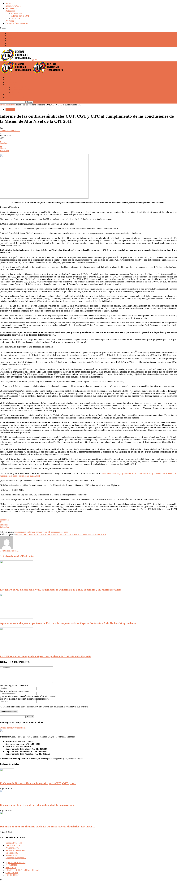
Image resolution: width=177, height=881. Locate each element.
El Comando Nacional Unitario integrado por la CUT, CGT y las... (38, 783)
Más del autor (27, 556)
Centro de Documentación (17, 23)
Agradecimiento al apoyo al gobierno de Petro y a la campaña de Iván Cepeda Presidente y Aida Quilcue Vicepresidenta (68, 623)
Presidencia (12, 848)
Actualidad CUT (18, 13)
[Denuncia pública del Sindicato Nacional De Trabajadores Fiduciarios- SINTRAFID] (7, 821)
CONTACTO (13, 43)
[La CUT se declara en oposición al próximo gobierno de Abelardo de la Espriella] (16, 651)
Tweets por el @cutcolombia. (13, 728)
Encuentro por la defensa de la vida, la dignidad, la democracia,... (37, 805)
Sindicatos (15, 18)
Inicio (8, 3)
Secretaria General (15, 850)
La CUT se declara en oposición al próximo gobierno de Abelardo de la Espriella (45, 656)
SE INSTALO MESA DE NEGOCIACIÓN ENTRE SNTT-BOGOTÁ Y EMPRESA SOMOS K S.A (60, 534)
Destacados (13, 845)
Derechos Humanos (16, 858)
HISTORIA (12, 38)
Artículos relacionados (10, 556)
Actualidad (10, 11)
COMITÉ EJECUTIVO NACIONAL (24, 40)
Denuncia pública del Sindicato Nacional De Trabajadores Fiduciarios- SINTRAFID (47, 826)
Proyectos (10, 21)
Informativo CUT (13, 6)
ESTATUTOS (13, 35)
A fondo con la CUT (20, 16)
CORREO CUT (14, 45)
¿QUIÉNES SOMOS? (17, 33)
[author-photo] (6, 548)
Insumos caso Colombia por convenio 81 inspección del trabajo (42, 532)
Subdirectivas (11, 8)
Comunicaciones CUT (10, 130)
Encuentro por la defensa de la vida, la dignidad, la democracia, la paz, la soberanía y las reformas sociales (60, 589)
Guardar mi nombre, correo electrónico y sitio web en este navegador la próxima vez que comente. (45, 707)
